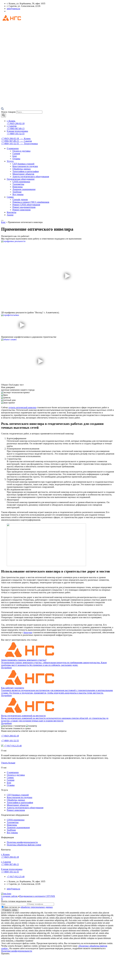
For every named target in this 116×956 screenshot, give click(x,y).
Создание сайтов (9, 896)
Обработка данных (21, 169)
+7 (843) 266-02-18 (10, 736)
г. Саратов (15, 127)
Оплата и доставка (21, 151)
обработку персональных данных (37, 907)
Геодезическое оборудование (21, 179)
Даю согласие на (28, 907)
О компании (13, 148)
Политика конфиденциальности (22, 842)
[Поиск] (3, 115)
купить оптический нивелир (22, 407)
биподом (27, 632)
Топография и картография (25, 171)
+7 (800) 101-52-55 (10, 740)
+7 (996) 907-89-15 (10, 863)
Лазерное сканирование (24, 189)
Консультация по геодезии (25, 166)
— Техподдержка (19, 143)
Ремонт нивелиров (21, 210)
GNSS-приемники (21, 181)
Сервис (10, 197)
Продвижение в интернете (32, 896)
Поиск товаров (8, 112)
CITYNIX (50, 896)
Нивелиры (17, 187)
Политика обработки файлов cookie (24, 845)
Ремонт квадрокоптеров (24, 207)
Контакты (11, 212)
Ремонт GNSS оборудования (26, 204)
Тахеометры (18, 184)
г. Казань (15, 122)
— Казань (16, 138)
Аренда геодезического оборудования (30, 176)
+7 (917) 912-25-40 (12, 746)
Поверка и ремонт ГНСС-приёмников (30, 202)
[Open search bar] (2, 109)
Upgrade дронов (20, 199)
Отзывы (16, 158)
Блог (14, 156)
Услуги (10, 161)
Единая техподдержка (17, 132)
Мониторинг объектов (23, 174)
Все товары (17, 194)
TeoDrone (17, 192)
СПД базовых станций (23, 164)
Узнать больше (8, 763)
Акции (10, 215)
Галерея (16, 153)
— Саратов (16, 141)
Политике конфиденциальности (16, 951)
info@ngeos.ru (13, 8)
